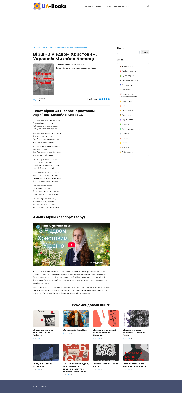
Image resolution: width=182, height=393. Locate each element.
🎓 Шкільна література (129, 80)
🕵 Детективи (125, 115)
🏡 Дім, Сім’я (125, 138)
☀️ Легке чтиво (126, 101)
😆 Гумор (123, 143)
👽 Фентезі (124, 134)
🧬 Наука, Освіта (126, 120)
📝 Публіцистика (126, 152)
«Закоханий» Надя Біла (75, 330)
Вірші (109, 6)
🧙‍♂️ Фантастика (126, 85)
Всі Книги (89, 6)
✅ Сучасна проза (127, 76)
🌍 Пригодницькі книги (130, 129)
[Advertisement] (91, 31)
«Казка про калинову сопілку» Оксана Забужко (44, 332)
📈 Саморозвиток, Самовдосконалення (128, 95)
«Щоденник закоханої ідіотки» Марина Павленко (104, 332)
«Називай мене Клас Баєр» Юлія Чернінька (134, 365)
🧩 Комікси (124, 124)
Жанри (98, 6)
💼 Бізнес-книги (126, 66)
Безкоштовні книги (122, 6)
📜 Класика (124, 147)
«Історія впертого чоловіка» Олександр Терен (134, 332)
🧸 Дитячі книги (126, 110)
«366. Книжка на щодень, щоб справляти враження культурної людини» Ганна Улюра (76, 368)
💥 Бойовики (125, 106)
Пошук (120, 48)
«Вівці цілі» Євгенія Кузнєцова (42, 365)
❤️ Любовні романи (128, 71)
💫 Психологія (125, 90)
